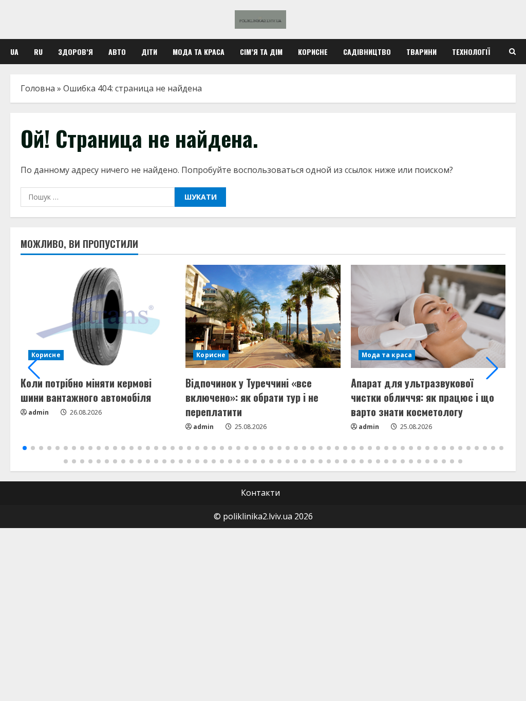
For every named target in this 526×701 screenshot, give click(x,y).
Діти (149, 51)
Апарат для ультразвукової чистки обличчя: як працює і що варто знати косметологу (422, 397)
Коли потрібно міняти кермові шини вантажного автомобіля (86, 390)
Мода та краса (198, 51)
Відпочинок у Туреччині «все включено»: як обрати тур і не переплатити (251, 397)
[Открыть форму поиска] (512, 52)
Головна (38, 88)
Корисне (313, 51)
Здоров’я (75, 51)
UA (14, 51)
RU (38, 51)
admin (38, 412)
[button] (34, 368)
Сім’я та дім (261, 51)
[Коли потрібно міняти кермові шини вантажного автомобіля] (98, 316)
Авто (117, 51)
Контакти (260, 492)
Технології (471, 51)
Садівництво (367, 51)
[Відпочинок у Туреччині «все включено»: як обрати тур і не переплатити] (262, 316)
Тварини (421, 51)
